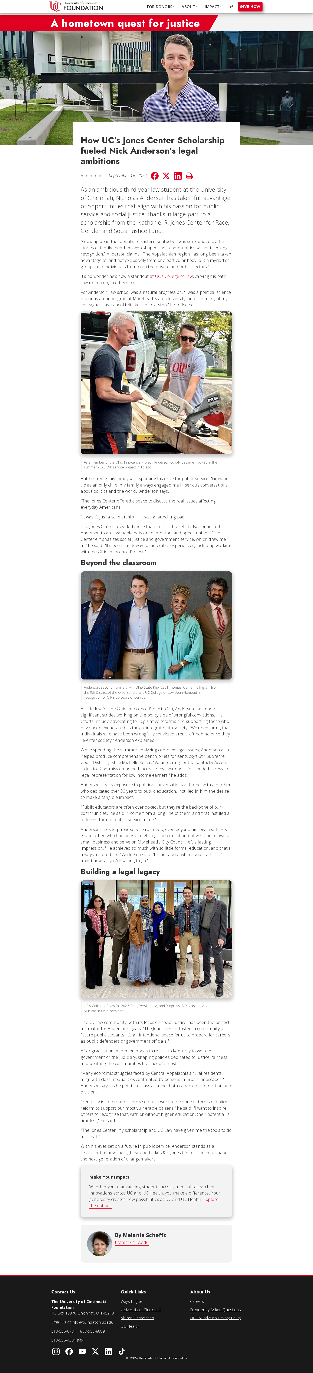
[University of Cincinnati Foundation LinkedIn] (108, 1351)
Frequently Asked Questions (215, 1309)
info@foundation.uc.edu (92, 1321)
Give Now (250, 6)
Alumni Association (137, 1317)
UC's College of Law (174, 276)
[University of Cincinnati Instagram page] (56, 1351)
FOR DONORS (159, 6)
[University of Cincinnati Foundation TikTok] (121, 1351)
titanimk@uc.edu (132, 1242)
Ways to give (131, 1301)
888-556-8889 (92, 1331)
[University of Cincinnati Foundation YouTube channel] (82, 1351)
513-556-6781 (63, 1331)
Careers (197, 1301)
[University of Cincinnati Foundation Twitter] (95, 1351)
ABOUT (188, 6)
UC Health (130, 1326)
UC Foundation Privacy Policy (215, 1317)
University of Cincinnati (141, 1309)
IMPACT (212, 6)
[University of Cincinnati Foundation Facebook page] (69, 1351)
